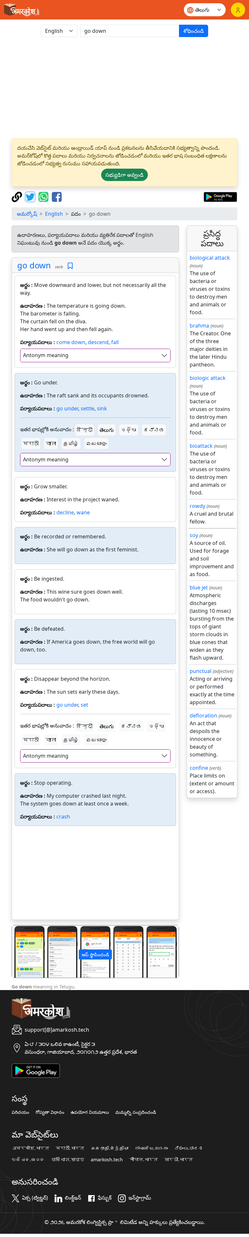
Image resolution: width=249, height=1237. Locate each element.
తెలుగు (107, 429)
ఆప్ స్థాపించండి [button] (95, 954)
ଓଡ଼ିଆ (128, 429)
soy (194, 535)
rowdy (197, 505)
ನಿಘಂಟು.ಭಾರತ (188, 1148)
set (84, 704)
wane (83, 512)
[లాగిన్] (238, 10)
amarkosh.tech (107, 1159)
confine (199, 767)
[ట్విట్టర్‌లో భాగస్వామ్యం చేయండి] (31, 196)
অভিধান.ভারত (67, 1159)
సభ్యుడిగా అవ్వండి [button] (124, 174)
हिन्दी (84, 429)
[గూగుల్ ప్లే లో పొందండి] (220, 196)
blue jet (199, 587)
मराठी (31, 443)
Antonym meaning (45, 355)
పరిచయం (20, 1112)
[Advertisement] (124, 87)
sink (102, 408)
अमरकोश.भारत (30, 1148)
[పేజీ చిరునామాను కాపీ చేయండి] (18, 196)
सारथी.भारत (178, 1159)
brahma (199, 325)
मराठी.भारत (70, 1148)
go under (67, 408)
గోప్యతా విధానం (50, 1112)
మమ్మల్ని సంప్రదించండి (135, 1112)
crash (63, 816)
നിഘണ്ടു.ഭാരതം (151, 1148)
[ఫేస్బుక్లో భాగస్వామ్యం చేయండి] (57, 196)
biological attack (210, 257)
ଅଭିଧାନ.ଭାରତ (28, 1159)
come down (70, 342)
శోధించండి (193, 30)
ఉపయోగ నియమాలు (90, 1112)
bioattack (201, 445)
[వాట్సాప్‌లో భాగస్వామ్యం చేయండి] (44, 196)
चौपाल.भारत (143, 1159)
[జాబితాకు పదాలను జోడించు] (70, 266)
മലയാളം (96, 443)
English (54, 213)
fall (115, 342)
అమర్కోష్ (27, 213)
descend (98, 342)
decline (65, 512)
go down (34, 265)
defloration (203, 715)
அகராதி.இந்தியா (109, 1148)
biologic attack (208, 377)
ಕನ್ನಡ (154, 429)
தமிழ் (71, 443)
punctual (200, 671)
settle (87, 408)
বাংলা (51, 443)
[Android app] (36, 1070)
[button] (24, 951)
